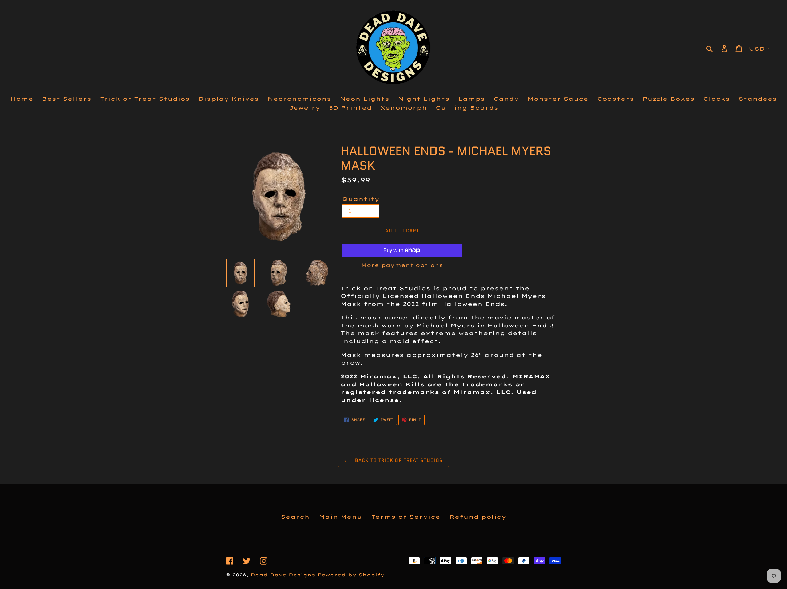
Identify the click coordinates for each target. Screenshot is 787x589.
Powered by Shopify (351, 575)
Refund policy (477, 516)
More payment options (402, 265)
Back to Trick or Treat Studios (398, 460)
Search (295, 516)
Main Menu (340, 516)
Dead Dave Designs (283, 575)
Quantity (360, 199)
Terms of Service (405, 516)
